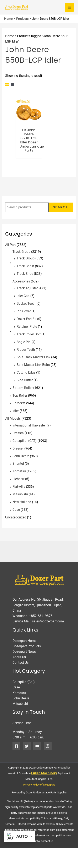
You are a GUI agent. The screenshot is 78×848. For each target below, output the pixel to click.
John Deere (20, 456)
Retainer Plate (27, 327)
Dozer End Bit (26, 319)
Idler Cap (23, 296)
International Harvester (29, 425)
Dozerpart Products (26, 646)
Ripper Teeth (26, 350)
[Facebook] (16, 746)
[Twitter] (27, 746)
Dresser (18, 448)
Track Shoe (25, 274)
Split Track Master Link (33, 357)
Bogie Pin (24, 342)
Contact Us (20, 663)
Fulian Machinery (44, 773)
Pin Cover (24, 311)
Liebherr (18, 479)
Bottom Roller (22, 388)
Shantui (18, 464)
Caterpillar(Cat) (23, 682)
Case (16, 510)
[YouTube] (37, 746)
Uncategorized (15, 517)
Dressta (18, 433)
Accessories (21, 281)
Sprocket (18, 403)
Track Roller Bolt (29, 334)
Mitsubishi (20, 494)
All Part (10, 245)
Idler (15, 411)
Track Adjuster (27, 288)
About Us (19, 657)
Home (9, 36)
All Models (13, 418)
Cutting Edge (26, 372)
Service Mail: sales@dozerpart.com (38, 621)
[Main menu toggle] (69, 7)
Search (61, 207)
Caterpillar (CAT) (24, 441)
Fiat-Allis (18, 487)
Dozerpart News (24, 652)
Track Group (21, 252)
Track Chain (25, 266)
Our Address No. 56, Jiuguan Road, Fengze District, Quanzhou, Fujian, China (37, 605)
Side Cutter (25, 380)
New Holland (21, 502)
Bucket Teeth (26, 303)
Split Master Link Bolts (33, 365)
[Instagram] (48, 746)
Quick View (29, 121)
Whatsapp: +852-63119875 (32, 616)
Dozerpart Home (24, 641)
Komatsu (19, 471)
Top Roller (19, 395)
